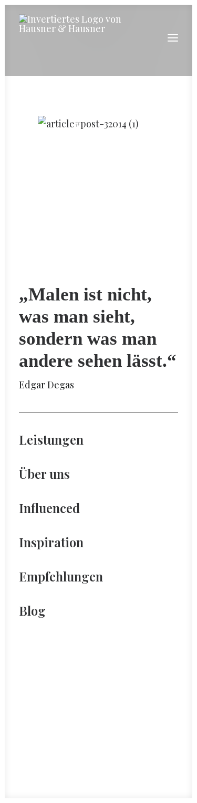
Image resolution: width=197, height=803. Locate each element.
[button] (173, 38)
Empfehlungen (61, 576)
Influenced (49, 507)
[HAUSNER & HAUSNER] (76, 38)
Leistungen (51, 439)
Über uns (44, 473)
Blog (32, 610)
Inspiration (51, 542)
